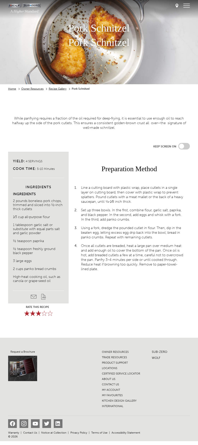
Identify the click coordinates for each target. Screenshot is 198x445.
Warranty (13, 432)
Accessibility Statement (126, 432)
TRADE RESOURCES (114, 357)
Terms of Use (99, 432)
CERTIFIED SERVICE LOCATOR (121, 373)
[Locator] (177, 5)
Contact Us (30, 432)
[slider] (38, 313)
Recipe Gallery (58, 88)
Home (12, 88)
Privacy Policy (78, 432)
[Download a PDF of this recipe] (43, 297)
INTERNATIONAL (112, 406)
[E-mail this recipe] (36, 297)
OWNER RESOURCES (115, 352)
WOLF (156, 358)
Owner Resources (32, 88)
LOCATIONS (109, 368)
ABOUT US (108, 379)
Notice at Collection (53, 432)
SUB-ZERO (159, 352)
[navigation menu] (186, 6)
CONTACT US (110, 384)
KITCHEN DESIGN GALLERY (119, 400)
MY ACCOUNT (111, 390)
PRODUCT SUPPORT (115, 362)
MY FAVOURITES (112, 395)
